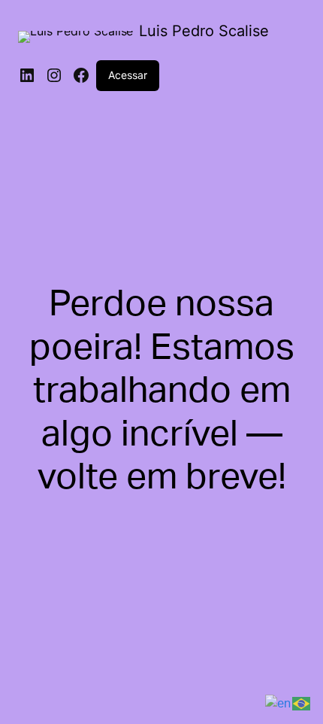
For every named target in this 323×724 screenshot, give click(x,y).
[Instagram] (54, 75)
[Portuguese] (302, 703)
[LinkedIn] (27, 75)
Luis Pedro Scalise (204, 31)
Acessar (127, 74)
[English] (278, 703)
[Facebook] (81, 75)
